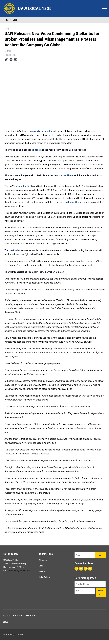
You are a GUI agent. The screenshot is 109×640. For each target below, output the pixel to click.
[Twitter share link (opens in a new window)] (6, 59)
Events (42, 571)
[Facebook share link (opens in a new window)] (11, 59)
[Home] (7, 20)
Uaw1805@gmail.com (19, 570)
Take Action (44, 577)
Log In (5, 622)
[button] (100, 555)
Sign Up (101, 592)
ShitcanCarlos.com (77, 202)
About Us (43, 560)
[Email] (15, 59)
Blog (15, 20)
